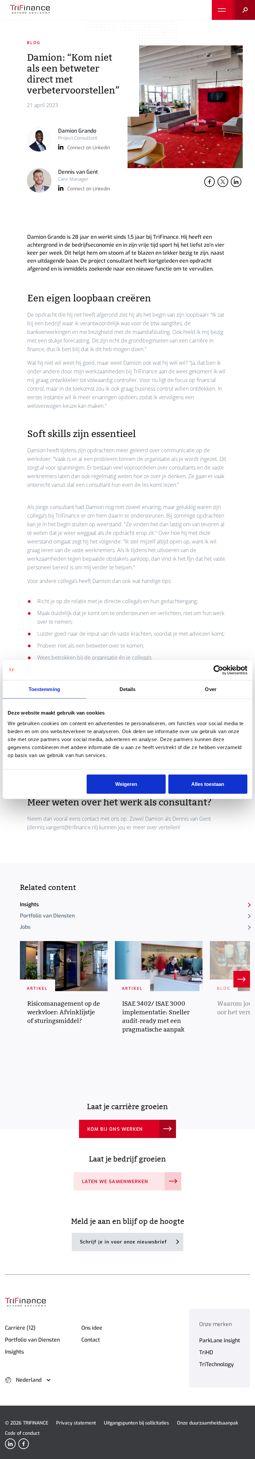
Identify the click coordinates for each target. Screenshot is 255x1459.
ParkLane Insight (219, 1340)
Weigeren (126, 784)
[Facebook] (23, 1443)
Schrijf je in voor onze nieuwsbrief (123, 1242)
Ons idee (91, 1327)
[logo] (30, 10)
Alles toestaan (207, 784)
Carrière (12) (20, 1327)
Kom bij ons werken (115, 1129)
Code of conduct (22, 1433)
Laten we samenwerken (115, 1181)
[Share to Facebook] (209, 181)
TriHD (206, 1352)
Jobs (25, 926)
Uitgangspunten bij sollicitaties (136, 1423)
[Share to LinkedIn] (236, 181)
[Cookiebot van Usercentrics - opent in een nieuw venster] (218, 670)
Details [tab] (128, 689)
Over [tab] (210, 689)
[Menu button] (222, 10)
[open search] (243, 10)
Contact (90, 1339)
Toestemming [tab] (44, 689)
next (241, 979)
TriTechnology (216, 1364)
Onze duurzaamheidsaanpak (207, 1423)
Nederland (29, 1379)
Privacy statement (76, 1423)
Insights (29, 904)
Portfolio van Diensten (47, 915)
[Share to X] (222, 181)
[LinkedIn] (10, 1443)
